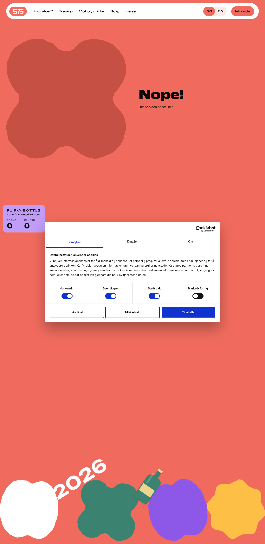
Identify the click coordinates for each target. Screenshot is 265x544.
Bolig (114, 11)
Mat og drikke (91, 11)
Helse (131, 11)
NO (209, 11)
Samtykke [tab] (74, 242)
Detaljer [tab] (132, 241)
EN (220, 11)
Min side (242, 11)
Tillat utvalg (132, 312)
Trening (66, 11)
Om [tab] (190, 241)
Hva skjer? (43, 11)
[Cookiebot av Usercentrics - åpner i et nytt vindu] (199, 229)
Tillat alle (188, 312)
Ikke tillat (77, 312)
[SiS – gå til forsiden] (18, 11)
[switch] (110, 296)
